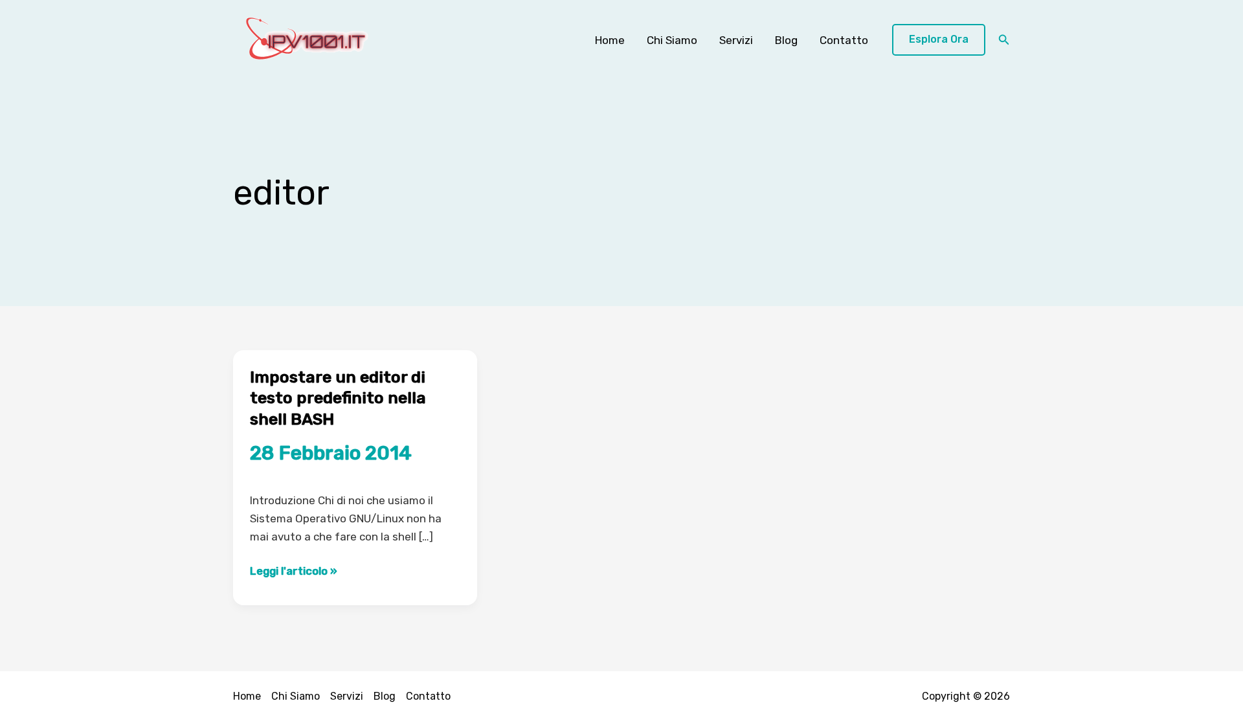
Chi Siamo (672, 40)
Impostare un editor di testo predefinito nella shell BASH (338, 398)
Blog (786, 40)
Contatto (844, 40)
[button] (938, 40)
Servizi (736, 40)
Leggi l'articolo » (293, 572)
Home (610, 40)
